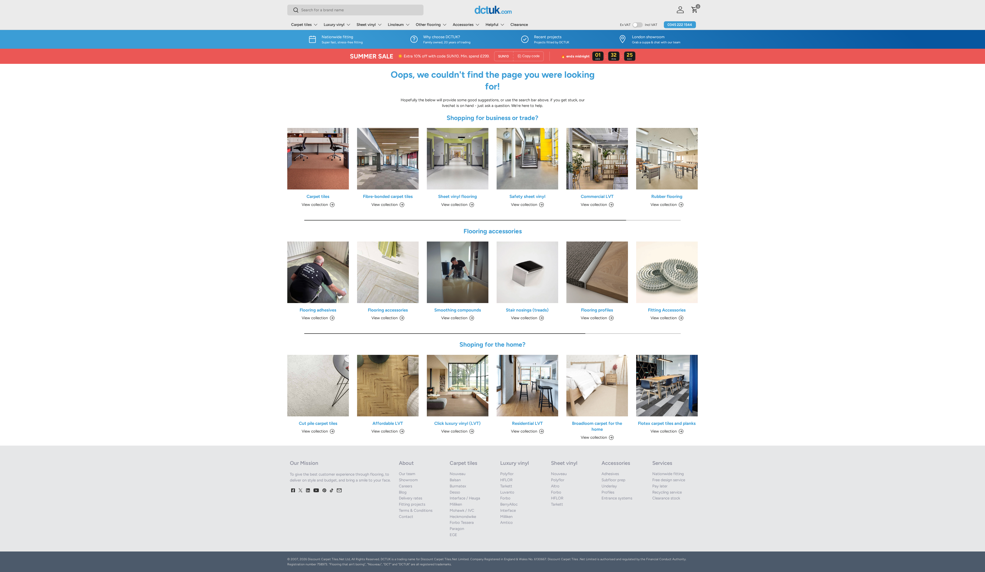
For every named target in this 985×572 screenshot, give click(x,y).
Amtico (506, 522)
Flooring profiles (597, 310)
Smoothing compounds (457, 310)
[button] (694, 9)
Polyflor (507, 473)
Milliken (456, 504)
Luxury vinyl (334, 24)
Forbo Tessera (462, 522)
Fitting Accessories (667, 310)
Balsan (455, 480)
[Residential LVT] (527, 385)
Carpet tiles (301, 24)
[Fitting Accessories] (667, 272)
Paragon (457, 528)
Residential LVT (527, 423)
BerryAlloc (509, 504)
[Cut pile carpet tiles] (318, 385)
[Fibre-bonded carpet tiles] (388, 158)
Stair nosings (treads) (527, 310)
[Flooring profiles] (597, 272)
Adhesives (610, 473)
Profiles (608, 492)
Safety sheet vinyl (527, 196)
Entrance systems (617, 498)
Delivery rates (410, 498)
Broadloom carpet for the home (597, 426)
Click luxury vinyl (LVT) (457, 423)
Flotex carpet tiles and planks (667, 423)
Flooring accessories (388, 310)
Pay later (659, 486)
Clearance (519, 24)
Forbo (505, 498)
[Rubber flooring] (667, 158)
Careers (405, 486)
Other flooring (428, 24)
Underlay (609, 486)
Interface (508, 510)
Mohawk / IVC (462, 510)
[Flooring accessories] (388, 272)
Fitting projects (412, 504)
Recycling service (667, 492)
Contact (406, 516)
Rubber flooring (666, 196)
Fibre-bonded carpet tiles (388, 196)
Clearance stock (666, 498)
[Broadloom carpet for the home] (597, 385)
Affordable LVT (387, 423)
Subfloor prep (613, 480)
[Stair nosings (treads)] (527, 272)
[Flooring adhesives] (318, 272)
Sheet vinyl (366, 24)
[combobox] (355, 10)
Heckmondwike (463, 516)
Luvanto (507, 492)
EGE (453, 535)
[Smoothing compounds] (457, 272)
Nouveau (457, 473)
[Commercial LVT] (597, 158)
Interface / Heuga (465, 498)
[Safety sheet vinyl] (527, 158)
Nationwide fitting (668, 473)
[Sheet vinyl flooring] (457, 158)
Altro (555, 486)
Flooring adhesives (318, 310)
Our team (407, 473)
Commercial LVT (597, 196)
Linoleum (396, 24)
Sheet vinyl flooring (457, 196)
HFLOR (506, 480)
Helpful (492, 24)
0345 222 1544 (679, 25)
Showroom (408, 480)
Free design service (668, 480)
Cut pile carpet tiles (318, 423)
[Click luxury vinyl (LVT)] (457, 385)
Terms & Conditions (415, 510)
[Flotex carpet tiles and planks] (667, 385)
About (406, 463)
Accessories (463, 24)
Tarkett (506, 486)
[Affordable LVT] (388, 385)
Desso (455, 492)
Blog (403, 492)
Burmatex (458, 486)
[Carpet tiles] (318, 158)
